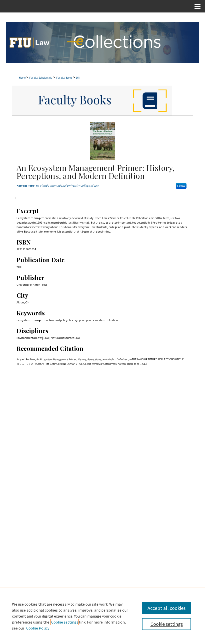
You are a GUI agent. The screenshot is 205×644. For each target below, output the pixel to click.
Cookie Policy (37, 628)
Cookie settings (64, 622)
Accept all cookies (167, 608)
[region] (102, 616)
